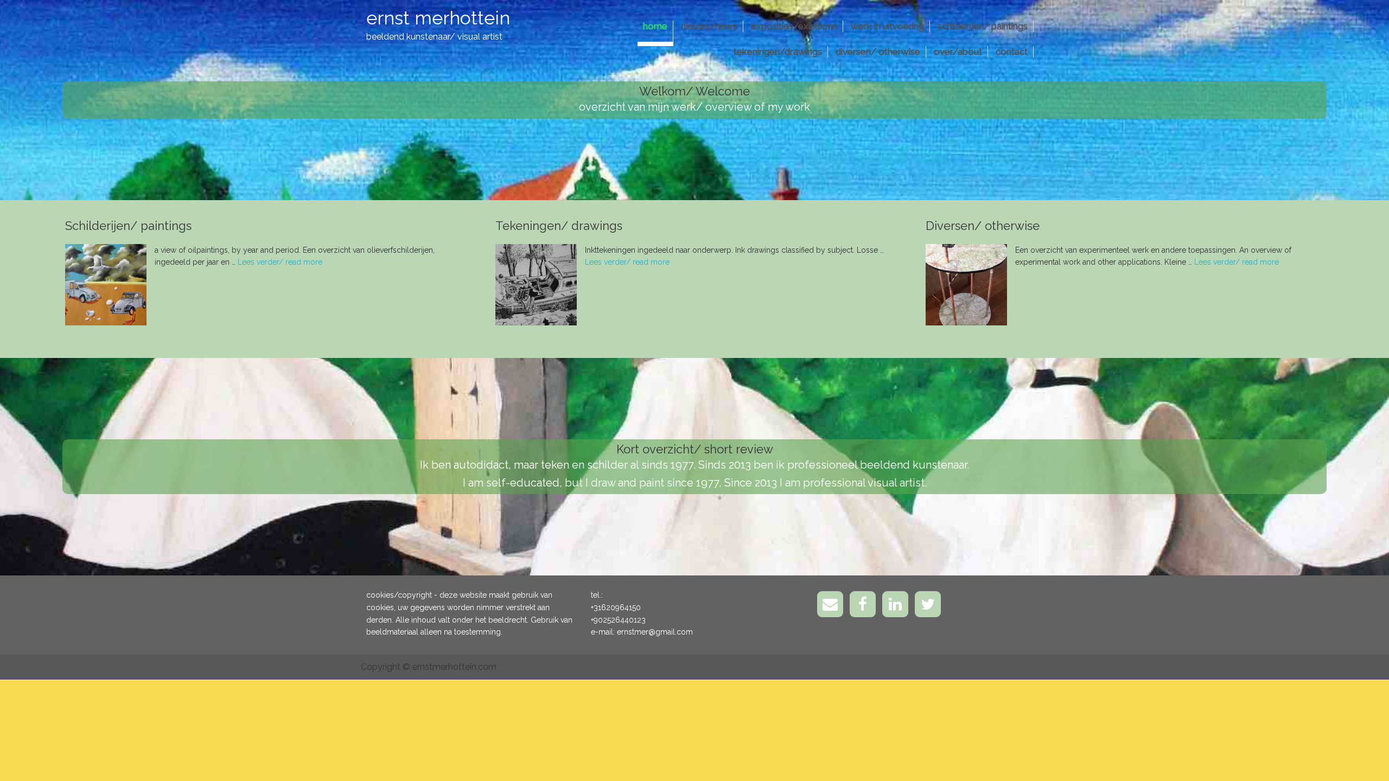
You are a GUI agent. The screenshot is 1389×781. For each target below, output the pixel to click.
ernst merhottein (438, 18)
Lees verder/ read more (280, 262)
